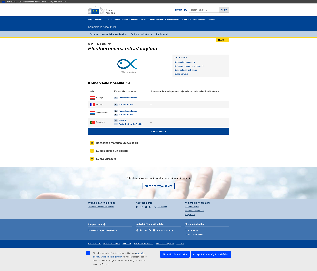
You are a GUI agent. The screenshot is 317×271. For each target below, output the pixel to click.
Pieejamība (190, 215)
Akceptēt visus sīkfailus (175, 254)
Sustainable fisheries (119, 19)
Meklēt (224, 10)
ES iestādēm (190, 230)
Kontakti (180, 243)
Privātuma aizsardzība (194, 211)
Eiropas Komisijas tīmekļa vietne (102, 230)
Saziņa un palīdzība (140, 34)
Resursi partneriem (111, 243)
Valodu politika (94, 243)
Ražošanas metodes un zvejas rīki (189, 66)
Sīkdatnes (126, 243)
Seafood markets (157, 19)
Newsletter (162, 207)
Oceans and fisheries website (101, 207)
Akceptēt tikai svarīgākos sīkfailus (210, 254)
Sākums (94, 34)
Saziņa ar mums (192, 207)
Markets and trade (138, 19)
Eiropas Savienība (193, 234)
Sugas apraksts (181, 74)
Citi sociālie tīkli (164, 230)
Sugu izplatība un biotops (185, 70)
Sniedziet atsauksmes (158, 186)
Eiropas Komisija (95, 19)
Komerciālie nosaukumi (177, 19)
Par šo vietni (162, 34)
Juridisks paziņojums (165, 243)
